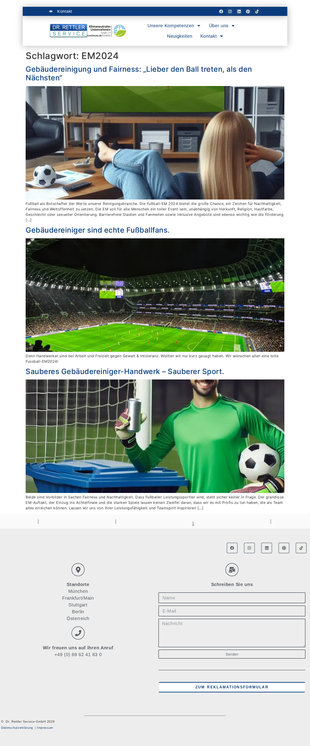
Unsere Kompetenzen (171, 25)
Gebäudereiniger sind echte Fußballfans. (98, 230)
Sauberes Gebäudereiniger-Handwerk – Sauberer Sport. (125, 371)
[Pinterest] (248, 11)
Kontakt (208, 36)
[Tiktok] (257, 11)
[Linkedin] (239, 11)
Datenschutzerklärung (17, 727)
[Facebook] (221, 11)
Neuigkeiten (179, 36)
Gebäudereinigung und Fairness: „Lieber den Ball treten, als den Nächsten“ (139, 73)
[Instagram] (230, 11)
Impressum (45, 727)
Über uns (219, 25)
